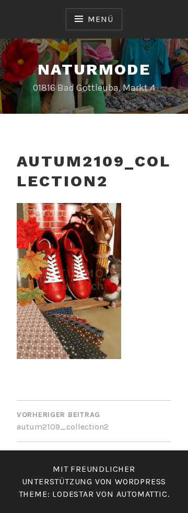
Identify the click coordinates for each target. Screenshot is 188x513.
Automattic (142, 494)
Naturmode (94, 69)
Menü (100, 19)
